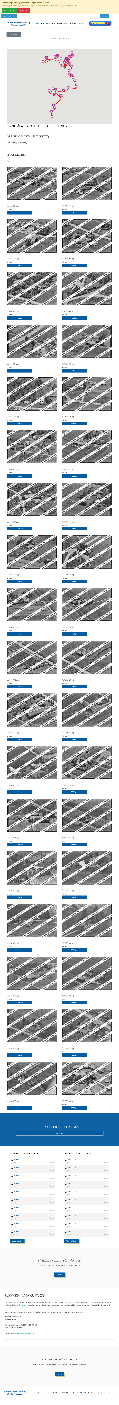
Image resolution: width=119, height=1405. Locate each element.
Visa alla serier (17, 1241)
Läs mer (59, 1275)
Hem (37, 23)
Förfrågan (20, 212)
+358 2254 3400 (81, 1393)
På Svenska (104, 16)
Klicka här (59, 1133)
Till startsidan (13, 35)
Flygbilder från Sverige (9, 16)
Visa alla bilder (71, 1241)
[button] (64, 66)
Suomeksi (113, 16)
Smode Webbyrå (8, 1402)
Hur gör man (45, 23)
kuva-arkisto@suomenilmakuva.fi (22, 1333)
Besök (59, 1374)
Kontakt (73, 23)
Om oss (80, 23)
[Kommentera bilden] (32, 185)
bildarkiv (25, 1305)
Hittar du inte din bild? (60, 23)
